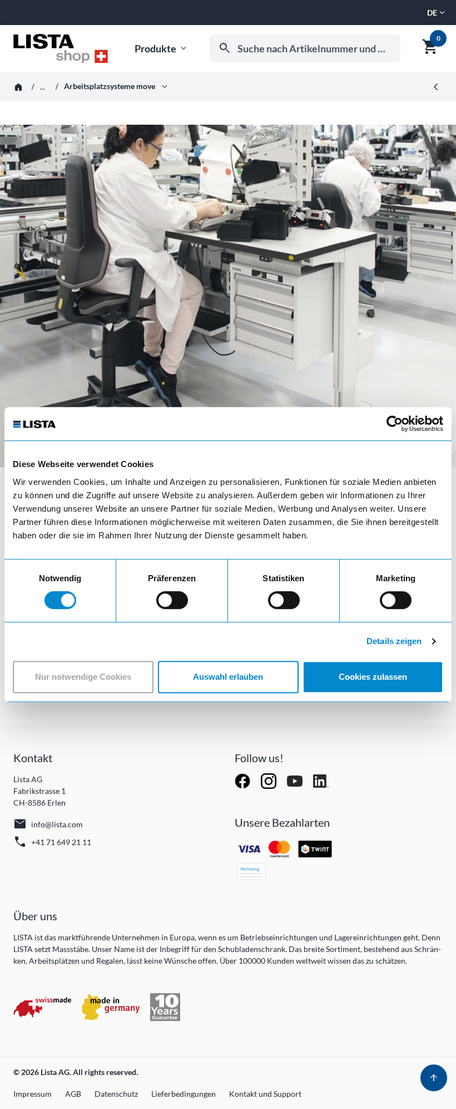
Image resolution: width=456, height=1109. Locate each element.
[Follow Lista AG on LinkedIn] (321, 780)
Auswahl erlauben (228, 676)
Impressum (32, 1093)
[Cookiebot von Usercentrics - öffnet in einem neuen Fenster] (394, 423)
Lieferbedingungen (183, 1093)
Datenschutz (116, 1093)
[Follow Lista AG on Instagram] (269, 780)
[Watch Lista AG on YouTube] (295, 780)
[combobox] (305, 48)
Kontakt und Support (265, 1093)
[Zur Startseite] (60, 48)
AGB (73, 1093)
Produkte (162, 48)
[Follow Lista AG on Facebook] (243, 780)
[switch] (172, 600)
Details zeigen (394, 641)
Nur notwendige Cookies (83, 676)
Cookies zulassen (373, 676)
